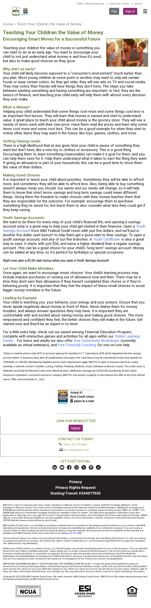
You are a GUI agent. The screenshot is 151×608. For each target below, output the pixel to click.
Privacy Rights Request (75, 487)
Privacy (75, 482)
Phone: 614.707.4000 (75, 444)
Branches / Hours (119, 3)
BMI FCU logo (20, 11)
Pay (114, 11)
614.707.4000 (74, 533)
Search (138, 3)
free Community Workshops (96, 341)
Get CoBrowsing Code (76, 449)
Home (8, 24)
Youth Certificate (106, 239)
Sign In (130, 11)
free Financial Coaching (77, 345)
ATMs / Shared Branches (90, 3)
